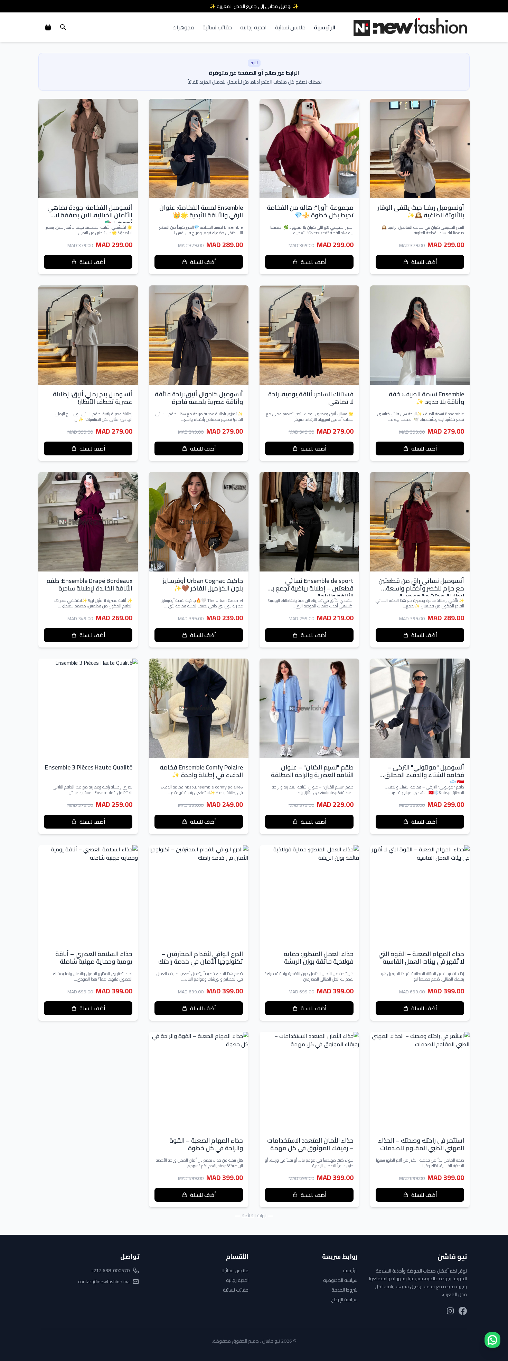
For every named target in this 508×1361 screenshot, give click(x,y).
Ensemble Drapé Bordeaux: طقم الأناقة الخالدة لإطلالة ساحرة (89, 584)
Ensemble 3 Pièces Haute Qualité (88, 767)
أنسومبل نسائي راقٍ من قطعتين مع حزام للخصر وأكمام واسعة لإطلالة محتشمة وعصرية (421, 588)
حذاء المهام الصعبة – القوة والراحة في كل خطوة (206, 1144)
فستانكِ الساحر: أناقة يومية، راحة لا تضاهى (311, 398)
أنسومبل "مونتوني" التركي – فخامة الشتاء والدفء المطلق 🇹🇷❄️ (424, 775)
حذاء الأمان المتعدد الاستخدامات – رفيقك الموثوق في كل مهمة (310, 1144)
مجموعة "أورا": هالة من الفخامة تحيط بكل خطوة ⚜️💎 (310, 211)
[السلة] (48, 27)
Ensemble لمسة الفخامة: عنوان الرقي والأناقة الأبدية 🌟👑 (201, 211)
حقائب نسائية (217, 27)
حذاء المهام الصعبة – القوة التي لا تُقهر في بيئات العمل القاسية (421, 957)
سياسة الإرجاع (344, 1299)
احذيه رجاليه (253, 27)
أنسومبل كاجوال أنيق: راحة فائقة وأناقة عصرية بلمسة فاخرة (199, 398)
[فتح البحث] (63, 27)
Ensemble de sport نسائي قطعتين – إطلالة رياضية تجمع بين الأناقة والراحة (310, 588)
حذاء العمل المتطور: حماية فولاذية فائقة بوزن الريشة (319, 957)
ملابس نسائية (290, 27)
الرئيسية (325, 27)
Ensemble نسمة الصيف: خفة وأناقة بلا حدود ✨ (426, 398)
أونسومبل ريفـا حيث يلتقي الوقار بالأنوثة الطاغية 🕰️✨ (420, 211)
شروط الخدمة (344, 1289)
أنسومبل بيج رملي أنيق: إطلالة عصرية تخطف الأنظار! (92, 398)
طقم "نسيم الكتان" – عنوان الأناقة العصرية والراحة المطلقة (312, 771)
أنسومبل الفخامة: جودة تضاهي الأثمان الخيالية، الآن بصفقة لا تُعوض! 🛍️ (89, 215)
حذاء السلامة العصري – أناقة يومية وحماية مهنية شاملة (93, 957)
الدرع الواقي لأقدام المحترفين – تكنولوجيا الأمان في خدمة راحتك (200, 957)
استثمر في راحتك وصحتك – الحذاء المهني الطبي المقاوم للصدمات (421, 1144)
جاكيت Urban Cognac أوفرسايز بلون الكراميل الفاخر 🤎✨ (203, 584)
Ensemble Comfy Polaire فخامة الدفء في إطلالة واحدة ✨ (201, 771)
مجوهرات (183, 27)
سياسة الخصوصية (340, 1280)
